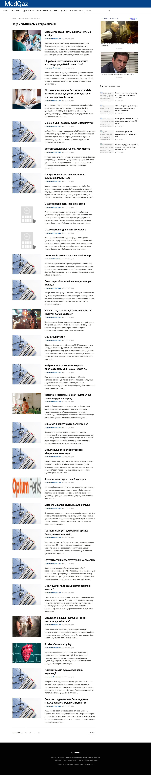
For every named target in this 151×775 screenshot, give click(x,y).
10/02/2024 (66, 181)
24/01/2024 (66, 233)
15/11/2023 (66, 648)
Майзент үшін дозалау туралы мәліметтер (69, 122)
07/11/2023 (66, 677)
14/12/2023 (66, 457)
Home (5, 11)
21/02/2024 (66, 152)
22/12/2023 (66, 340)
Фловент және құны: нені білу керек (65, 479)
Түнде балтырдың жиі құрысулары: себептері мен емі (125, 134)
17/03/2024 (66, 39)
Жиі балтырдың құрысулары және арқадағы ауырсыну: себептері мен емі (126, 108)
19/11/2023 (66, 592)
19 (38, 733)
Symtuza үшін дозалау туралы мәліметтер (70, 559)
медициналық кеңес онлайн (31, 18)
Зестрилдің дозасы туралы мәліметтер (67, 148)
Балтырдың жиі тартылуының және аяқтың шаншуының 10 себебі (126, 121)
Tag (19, 18)
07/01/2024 (66, 288)
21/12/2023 (66, 372)
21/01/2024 (66, 259)
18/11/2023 (66, 625)
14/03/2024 (66, 68)
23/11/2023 (66, 563)
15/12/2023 (66, 427)
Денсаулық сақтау (71, 11)
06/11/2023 (66, 706)
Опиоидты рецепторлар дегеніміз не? (66, 423)
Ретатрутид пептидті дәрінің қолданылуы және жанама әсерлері (126, 95)
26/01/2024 (66, 207)
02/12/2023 (66, 508)
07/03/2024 (66, 100)
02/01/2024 (66, 317)
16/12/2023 (66, 401)
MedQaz (16, 3)
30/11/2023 (66, 537)
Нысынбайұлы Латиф (53, 39)
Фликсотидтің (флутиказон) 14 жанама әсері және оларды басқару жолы (126, 147)
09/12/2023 (66, 482)
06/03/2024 (66, 126)
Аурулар (15, 11)
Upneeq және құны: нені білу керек (65, 229)
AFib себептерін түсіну (58, 644)
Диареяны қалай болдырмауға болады (67, 504)
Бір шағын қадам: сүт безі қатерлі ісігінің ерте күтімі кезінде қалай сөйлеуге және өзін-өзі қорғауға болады (68, 94)
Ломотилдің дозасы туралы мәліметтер (68, 255)
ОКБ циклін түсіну (55, 336)
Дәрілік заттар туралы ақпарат (40, 11)
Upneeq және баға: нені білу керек (65, 203)
